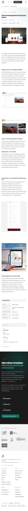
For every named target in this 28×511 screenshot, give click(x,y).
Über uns (3, 475)
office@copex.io (5, 489)
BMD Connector (18, 473)
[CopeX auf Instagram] (12, 503)
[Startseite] (2, 6)
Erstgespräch (17, 2)
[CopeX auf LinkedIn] (11, 503)
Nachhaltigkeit (18, 494)
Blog (2, 479)
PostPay (17, 479)
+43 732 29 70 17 (5, 492)
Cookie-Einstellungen (19, 496)
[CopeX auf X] (14, 503)
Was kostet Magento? (6, 484)
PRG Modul (17, 475)
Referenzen (6, 6)
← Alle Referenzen (5, 346)
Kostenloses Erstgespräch (9, 416)
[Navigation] (25, 2)
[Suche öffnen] (8, 2)
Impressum (17, 489)
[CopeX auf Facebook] (16, 503)
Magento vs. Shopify (6, 481)
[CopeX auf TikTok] (17, 503)
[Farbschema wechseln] (11, 2)
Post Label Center (19, 470)
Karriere (3, 477)
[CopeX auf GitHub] (19, 503)
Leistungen (4, 470)
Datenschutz (17, 492)
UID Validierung (18, 477)
